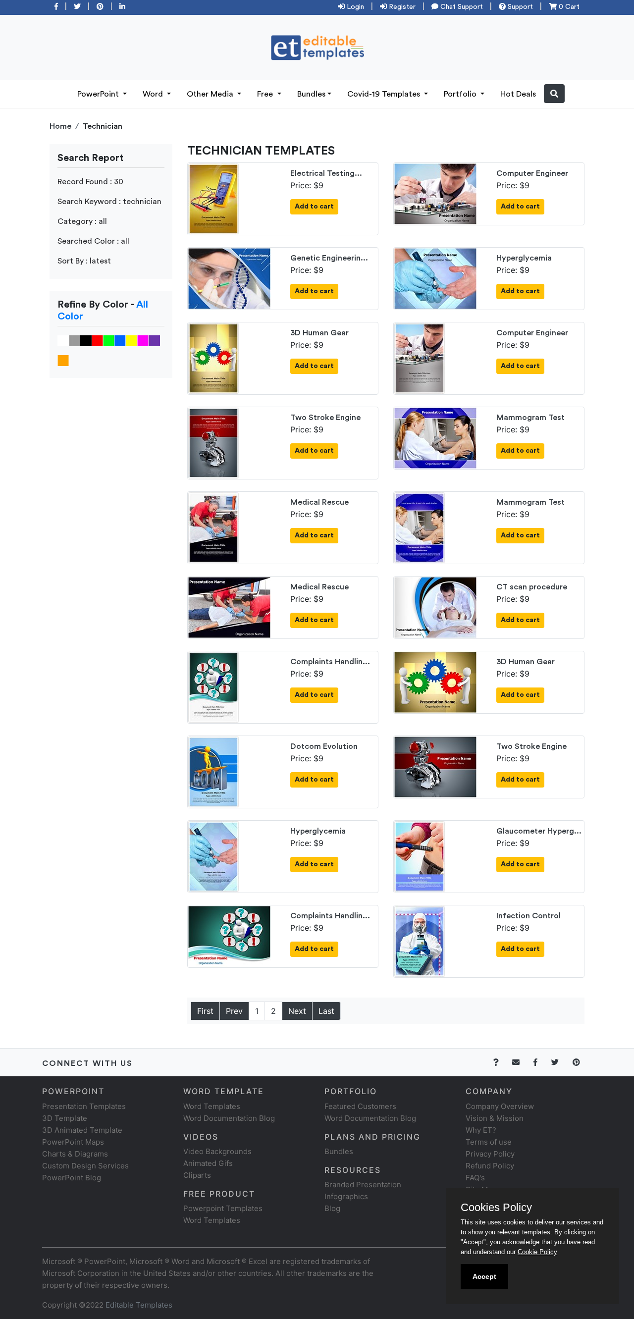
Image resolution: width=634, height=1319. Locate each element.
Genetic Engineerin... (329, 258)
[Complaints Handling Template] (213, 686)
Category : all (82, 221)
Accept (484, 1276)
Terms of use (489, 1142)
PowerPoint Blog (71, 1177)
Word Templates (211, 1106)
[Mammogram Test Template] (435, 437)
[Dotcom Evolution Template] (213, 771)
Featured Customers (360, 1106)
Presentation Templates (84, 1106)
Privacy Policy (490, 1154)
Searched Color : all (93, 241)
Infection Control (528, 916)
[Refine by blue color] (120, 340)
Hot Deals (518, 94)
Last (326, 1011)
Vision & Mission (495, 1118)
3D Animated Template (82, 1130)
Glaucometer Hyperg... (538, 831)
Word (154, 94)
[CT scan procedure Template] (435, 607)
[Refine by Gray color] (74, 340)
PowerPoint (99, 94)
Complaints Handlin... (330, 662)
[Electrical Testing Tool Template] (213, 198)
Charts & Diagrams (75, 1154)
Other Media (211, 94)
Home (60, 126)
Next (297, 1011)
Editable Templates (139, 1305)
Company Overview (500, 1106)
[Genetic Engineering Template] (229, 278)
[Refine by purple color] (154, 340)
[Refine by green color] (108, 340)
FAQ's (475, 1177)
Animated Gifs (208, 1163)
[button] (554, 93)
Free (266, 94)
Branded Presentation (362, 1184)
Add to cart (314, 206)
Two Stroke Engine (325, 418)
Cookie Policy (537, 1252)
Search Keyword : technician (109, 202)
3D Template (64, 1118)
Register (401, 6)
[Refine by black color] (86, 340)
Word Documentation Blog (229, 1118)
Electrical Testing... (326, 173)
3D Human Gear (319, 333)
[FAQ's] (501, 1062)
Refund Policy (490, 1165)
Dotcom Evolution (324, 746)
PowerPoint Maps (73, 1142)
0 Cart (568, 6)
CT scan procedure (531, 587)
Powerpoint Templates (223, 1208)
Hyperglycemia (524, 258)
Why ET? (481, 1130)
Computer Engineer (532, 173)
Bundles (311, 94)
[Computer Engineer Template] (435, 193)
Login (354, 6)
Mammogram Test (530, 418)
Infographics (346, 1196)
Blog (332, 1208)
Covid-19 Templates (384, 94)
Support (519, 6)
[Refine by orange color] (63, 360)
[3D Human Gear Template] (213, 358)
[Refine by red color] (97, 340)
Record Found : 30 (90, 182)
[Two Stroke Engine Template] (213, 442)
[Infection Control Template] (419, 941)
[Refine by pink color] (143, 340)
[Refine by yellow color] (131, 340)
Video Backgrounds (217, 1151)
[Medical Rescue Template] (213, 527)
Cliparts (197, 1175)
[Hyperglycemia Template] (435, 278)
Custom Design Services (85, 1165)
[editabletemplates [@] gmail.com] (521, 1062)
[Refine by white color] (63, 340)
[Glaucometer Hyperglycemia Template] (419, 856)
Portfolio (461, 94)
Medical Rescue (319, 502)
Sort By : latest (84, 261)
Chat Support (460, 6)
